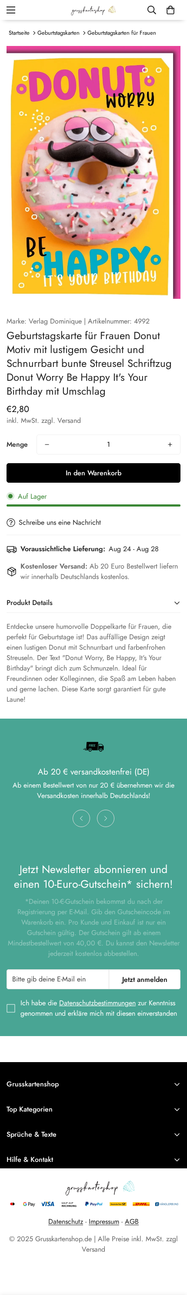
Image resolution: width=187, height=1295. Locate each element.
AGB (132, 1221)
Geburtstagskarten (58, 33)
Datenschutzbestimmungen (97, 1003)
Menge (17, 444)
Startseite (19, 33)
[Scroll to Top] (171, 1249)
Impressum (104, 1221)
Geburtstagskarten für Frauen (121, 33)
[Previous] (81, 818)
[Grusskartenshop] (93, 10)
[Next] (105, 818)
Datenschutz (65, 1221)
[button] (170, 10)
